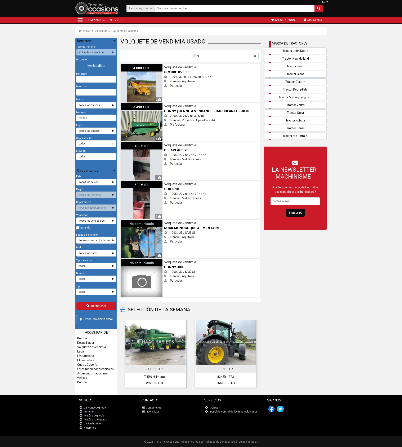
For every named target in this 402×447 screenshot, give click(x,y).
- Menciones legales (191, 441)
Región (80, 189)
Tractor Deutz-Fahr (295, 89)
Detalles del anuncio (157, 361)
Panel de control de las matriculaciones (234, 411)
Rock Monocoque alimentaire (140, 222)
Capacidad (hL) (85, 138)
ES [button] (323, 1)
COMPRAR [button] (93, 20)
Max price (81, 86)
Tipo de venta (84, 260)
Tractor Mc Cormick (295, 136)
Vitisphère (90, 427)
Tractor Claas (295, 74)
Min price (81, 73)
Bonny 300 (128, 261)
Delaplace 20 (129, 144)
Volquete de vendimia (125, 30)
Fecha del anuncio (87, 234)
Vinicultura (101, 30)
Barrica (82, 382)
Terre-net (89, 411)
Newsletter (152, 411)
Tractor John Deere (295, 50)
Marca (80, 99)
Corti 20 (126, 183)
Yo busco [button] (116, 20)
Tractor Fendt (295, 66)
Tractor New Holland (295, 58)
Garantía (85, 227)
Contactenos (153, 407)
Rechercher (98, 306)
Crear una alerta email (98, 319)
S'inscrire (295, 213)
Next (252, 354)
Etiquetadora (85, 360)
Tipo (78, 286)
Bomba (80, 273)
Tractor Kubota (295, 120)
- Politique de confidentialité (220, 441)
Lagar (81, 351)
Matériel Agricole (94, 415)
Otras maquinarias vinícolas (95, 369)
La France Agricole (95, 407)
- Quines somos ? (247, 441)
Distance (81, 59)
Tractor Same (295, 128)
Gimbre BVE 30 (130, 66)
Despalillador (85, 342)
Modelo (80, 112)
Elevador (81, 150)
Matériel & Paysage (95, 419)
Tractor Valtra (295, 105)
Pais (78, 176)
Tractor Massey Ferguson (295, 97)
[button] (80, 20)
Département (83, 202)
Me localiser (96, 66)
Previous (129, 354)
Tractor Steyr (295, 112)
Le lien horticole (93, 423)
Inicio (86, 30)
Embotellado (85, 356)
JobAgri (215, 407)
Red (78, 247)
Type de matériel (85, 46)
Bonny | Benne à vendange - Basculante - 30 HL (151, 105)
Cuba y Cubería (87, 364)
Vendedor (82, 215)
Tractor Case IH (295, 81)
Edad (79, 125)
